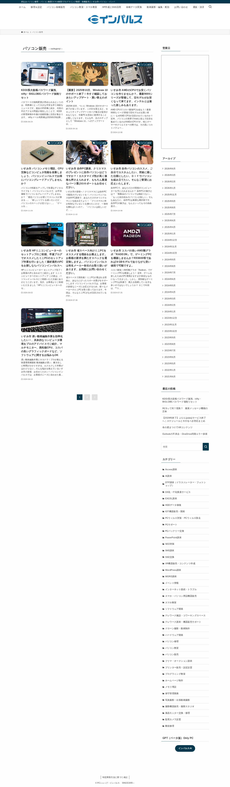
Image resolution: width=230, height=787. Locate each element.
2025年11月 (171, 194)
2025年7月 (170, 214)
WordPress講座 (173, 570)
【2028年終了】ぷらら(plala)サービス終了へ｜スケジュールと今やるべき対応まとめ (184, 419)
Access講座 (171, 469)
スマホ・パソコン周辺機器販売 (181, 596)
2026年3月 (170, 175)
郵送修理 (169, 726)
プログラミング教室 (175, 674)
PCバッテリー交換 (174, 531)
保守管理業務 (172, 693)
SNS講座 (169, 550)
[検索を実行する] (206, 447)
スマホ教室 (170, 602)
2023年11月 (171, 324)
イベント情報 (172, 583)
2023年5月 (170, 363)
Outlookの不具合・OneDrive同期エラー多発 (184, 434)
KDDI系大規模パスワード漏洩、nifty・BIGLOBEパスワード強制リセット (182, 400)
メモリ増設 (170, 687)
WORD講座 (171, 576)
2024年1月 (170, 311)
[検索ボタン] (210, 7)
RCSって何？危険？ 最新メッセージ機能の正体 (185, 410)
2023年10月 (171, 331)
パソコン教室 (172, 648)
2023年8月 (170, 344)
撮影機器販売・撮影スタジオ (179, 706)
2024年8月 (170, 266)
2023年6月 (170, 357)
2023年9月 (170, 337)
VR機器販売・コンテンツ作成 (180, 563)
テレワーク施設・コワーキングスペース (185, 615)
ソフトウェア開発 (174, 609)
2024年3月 (170, 298)
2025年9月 (170, 201)
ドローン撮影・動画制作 (177, 628)
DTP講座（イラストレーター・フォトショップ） (185, 484)
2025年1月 (170, 233)
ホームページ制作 (174, 680)
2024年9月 (170, 259)
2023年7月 (170, 350)
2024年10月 (171, 253)
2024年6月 (170, 279)
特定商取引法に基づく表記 (115, 777)
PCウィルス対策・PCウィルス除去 (183, 518)
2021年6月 (170, 376)
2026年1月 (170, 188)
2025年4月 (170, 227)
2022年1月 (170, 370)
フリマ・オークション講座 (178, 661)
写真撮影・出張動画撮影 (177, 700)
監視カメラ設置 (173, 719)
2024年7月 (170, 272)
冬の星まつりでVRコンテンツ (177, 427)
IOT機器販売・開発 (175, 511)
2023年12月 (171, 318)
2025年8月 (170, 207)
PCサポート (171, 524)
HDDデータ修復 (173, 505)
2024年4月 (170, 292)
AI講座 (168, 476)
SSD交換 (169, 557)
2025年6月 (170, 220)
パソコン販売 (172, 654)
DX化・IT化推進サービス (178, 492)
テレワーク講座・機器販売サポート (183, 622)
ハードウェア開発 (174, 635)
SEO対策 (169, 544)
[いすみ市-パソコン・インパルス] (115, 19)
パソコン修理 (172, 641)
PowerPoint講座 (173, 537)
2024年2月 (170, 305)
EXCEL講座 (171, 498)
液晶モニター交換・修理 (177, 713)
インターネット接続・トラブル (181, 589)
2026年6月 (170, 168)
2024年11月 (171, 246)
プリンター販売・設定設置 (178, 667)
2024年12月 (171, 240)
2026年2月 (170, 181)
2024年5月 (170, 285)
